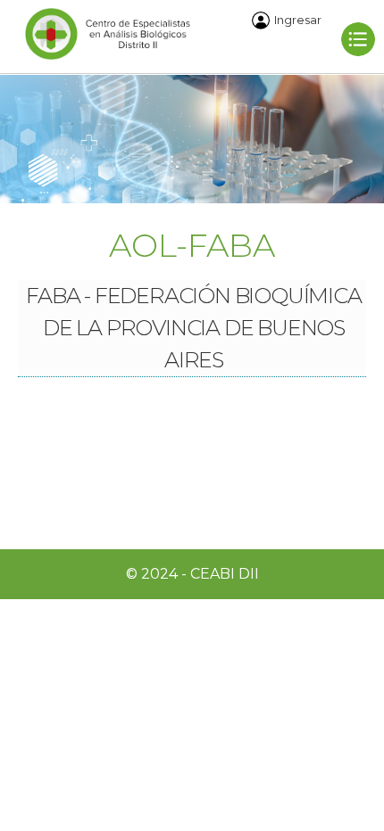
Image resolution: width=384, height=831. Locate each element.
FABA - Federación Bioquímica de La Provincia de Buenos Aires (193, 328)
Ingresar (297, 19)
